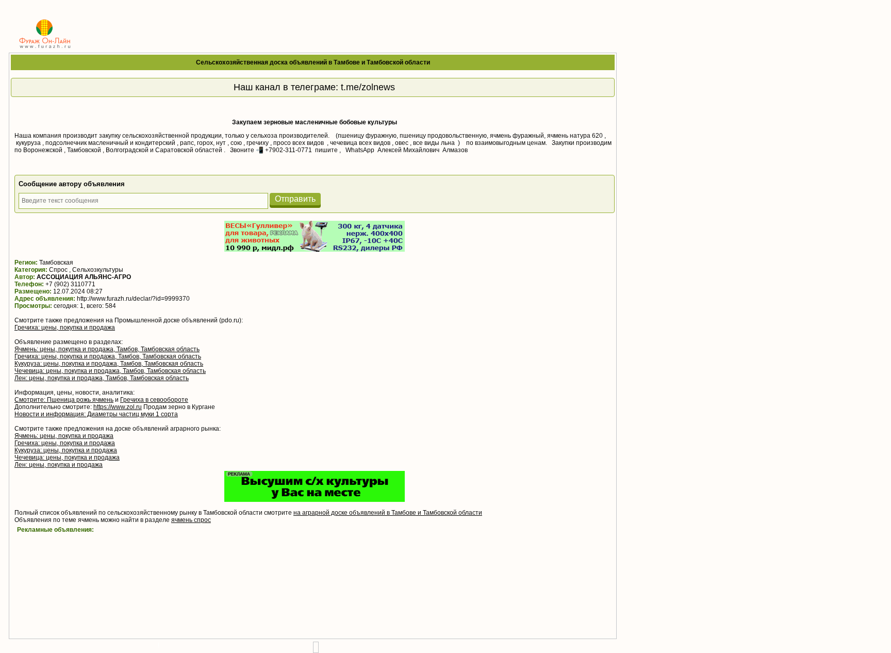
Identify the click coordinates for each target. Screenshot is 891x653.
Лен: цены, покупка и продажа (58, 464)
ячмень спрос (191, 520)
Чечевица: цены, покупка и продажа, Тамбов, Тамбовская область (110, 370)
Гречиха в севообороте (154, 399)
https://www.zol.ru (117, 407)
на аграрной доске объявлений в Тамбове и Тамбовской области (387, 512)
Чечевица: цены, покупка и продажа (67, 457)
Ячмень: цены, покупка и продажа (63, 435)
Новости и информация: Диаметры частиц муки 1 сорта (96, 414)
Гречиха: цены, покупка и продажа (64, 327)
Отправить (295, 198)
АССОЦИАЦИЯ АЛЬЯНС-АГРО (84, 277)
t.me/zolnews (368, 87)
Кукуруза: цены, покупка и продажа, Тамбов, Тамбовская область (108, 363)
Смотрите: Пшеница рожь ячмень (63, 399)
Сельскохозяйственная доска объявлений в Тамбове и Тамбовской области (313, 62)
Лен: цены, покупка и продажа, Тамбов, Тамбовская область (101, 378)
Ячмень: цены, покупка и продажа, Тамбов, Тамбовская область (107, 349)
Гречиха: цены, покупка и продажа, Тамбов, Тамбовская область (107, 356)
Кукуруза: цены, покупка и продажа (65, 450)
